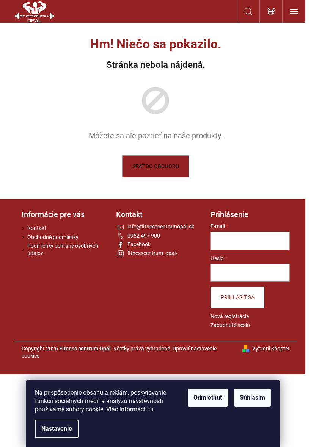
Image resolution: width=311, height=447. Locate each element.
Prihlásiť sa (237, 297)
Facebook (139, 244)
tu (151, 409)
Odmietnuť (207, 397)
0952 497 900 (143, 236)
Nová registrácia (229, 316)
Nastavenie (56, 428)
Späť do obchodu (155, 166)
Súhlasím (252, 397)
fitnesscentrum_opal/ (152, 253)
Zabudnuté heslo (230, 325)
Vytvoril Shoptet (271, 348)
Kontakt (36, 228)
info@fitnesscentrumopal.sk (160, 227)
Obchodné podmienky (53, 237)
